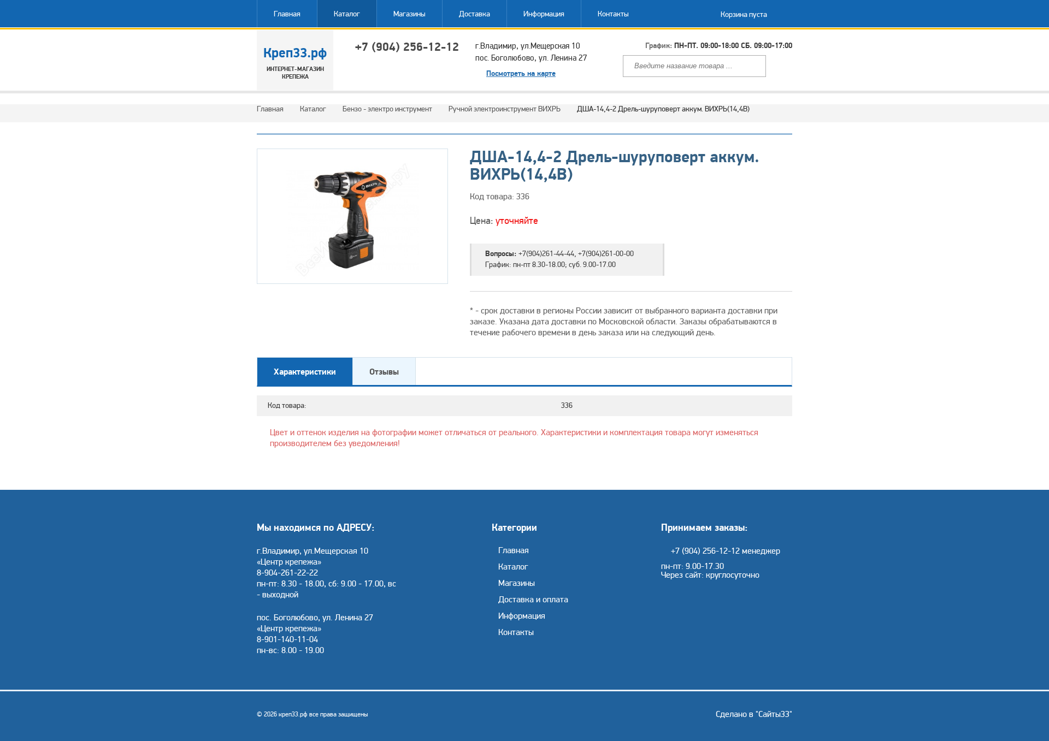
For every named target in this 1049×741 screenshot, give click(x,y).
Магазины (409, 14)
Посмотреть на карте (521, 73)
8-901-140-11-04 (287, 639)
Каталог (347, 14)
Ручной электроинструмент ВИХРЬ (505, 109)
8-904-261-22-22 (287, 572)
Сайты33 (773, 714)
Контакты (613, 14)
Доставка (474, 14)
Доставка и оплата (533, 599)
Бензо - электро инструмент (387, 109)
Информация (543, 14)
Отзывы (384, 371)
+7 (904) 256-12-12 (407, 47)
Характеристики (305, 371)
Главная (287, 14)
